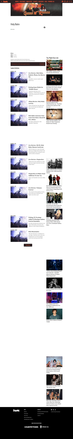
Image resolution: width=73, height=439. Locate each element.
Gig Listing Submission (40, 413)
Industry (29, 1)
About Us (25, 411)
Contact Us (39, 415)
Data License (28, 59)
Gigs (46, 1)
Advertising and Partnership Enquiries (42, 411)
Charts (35, 1)
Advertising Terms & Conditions (28, 419)
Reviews (41, 1)
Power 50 (51, 1)
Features (22, 1)
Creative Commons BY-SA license (30, 60)
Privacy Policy (26, 413)
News (17, 1)
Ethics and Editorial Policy (27, 417)
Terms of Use (26, 415)
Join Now (42, 64)
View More (28, 245)
